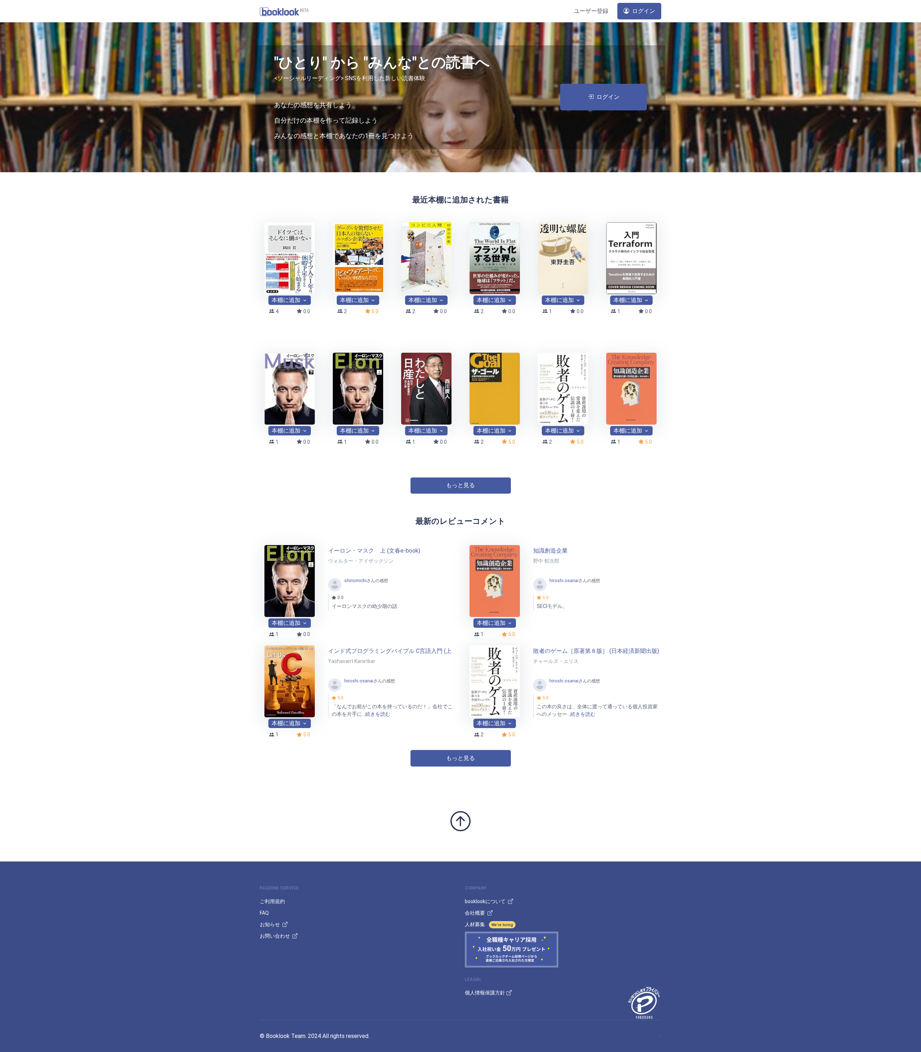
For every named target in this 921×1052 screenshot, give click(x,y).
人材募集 (489, 924)
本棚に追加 (286, 300)
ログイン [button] (643, 11)
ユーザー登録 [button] (591, 11)
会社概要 (475, 913)
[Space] (284, 11)
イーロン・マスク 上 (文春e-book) (374, 550)
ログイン (608, 96)
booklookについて (486, 901)
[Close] (912, 854)
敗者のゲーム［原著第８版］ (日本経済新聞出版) (596, 651)
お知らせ (270, 924)
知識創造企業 (550, 550)
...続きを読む (376, 714)
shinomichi (355, 580)
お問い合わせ (275, 936)
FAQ (264, 913)
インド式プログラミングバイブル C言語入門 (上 (390, 651)
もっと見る (460, 485)
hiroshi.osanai (564, 580)
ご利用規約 (272, 901)
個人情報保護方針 (485, 993)
